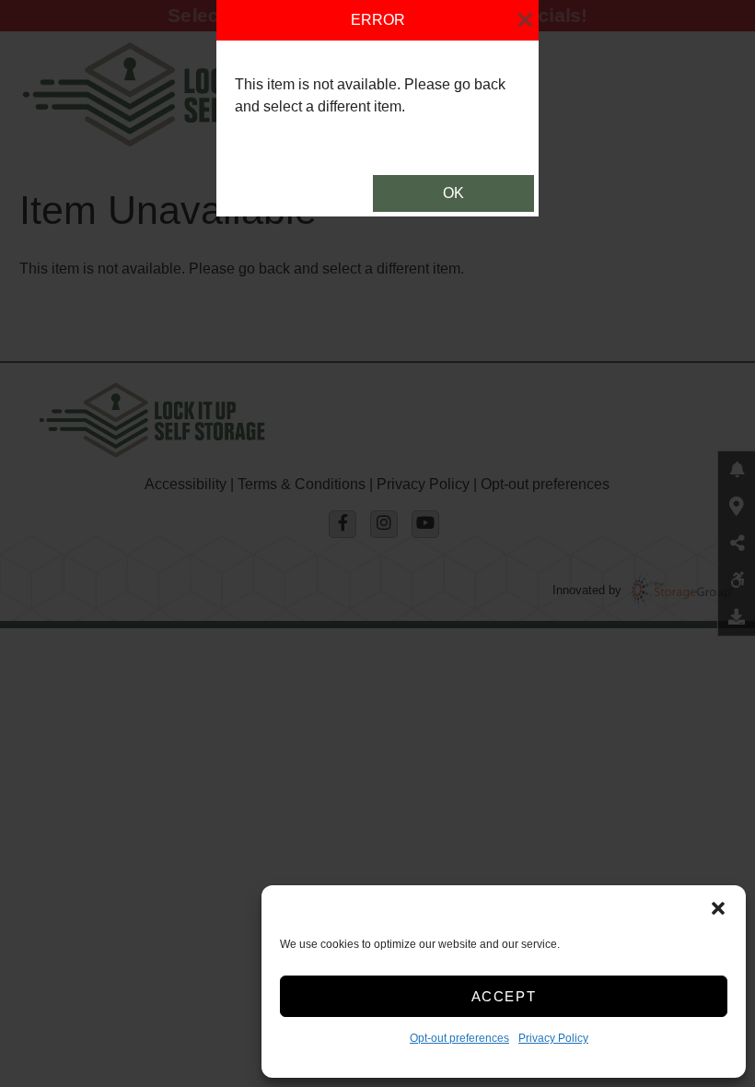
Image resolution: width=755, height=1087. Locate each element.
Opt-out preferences (459, 1038)
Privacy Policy (553, 1038)
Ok (453, 193)
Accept (504, 996)
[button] (718, 908)
